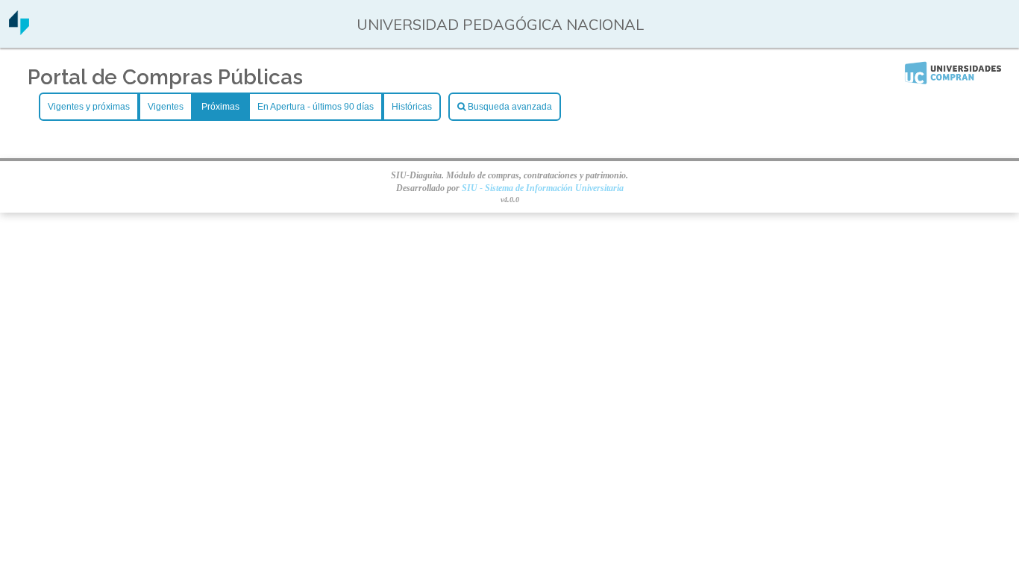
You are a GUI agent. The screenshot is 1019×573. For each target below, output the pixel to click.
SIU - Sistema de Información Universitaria (543, 188)
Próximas (220, 106)
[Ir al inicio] (19, 29)
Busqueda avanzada (508, 106)
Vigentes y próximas (89, 106)
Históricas (412, 106)
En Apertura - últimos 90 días (315, 106)
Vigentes (166, 106)
